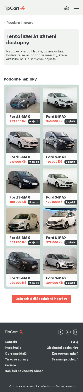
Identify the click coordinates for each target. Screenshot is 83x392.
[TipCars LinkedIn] (68, 332)
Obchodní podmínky (62, 348)
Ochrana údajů (15, 353)
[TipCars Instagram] (75, 332)
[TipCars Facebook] (60, 332)
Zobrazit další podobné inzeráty (41, 299)
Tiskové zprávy (17, 359)
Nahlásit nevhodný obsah (24, 371)
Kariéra (10, 365)
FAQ (74, 342)
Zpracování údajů (65, 353)
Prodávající (13, 348)
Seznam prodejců (65, 359)
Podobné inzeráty (19, 22)
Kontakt (11, 342)
